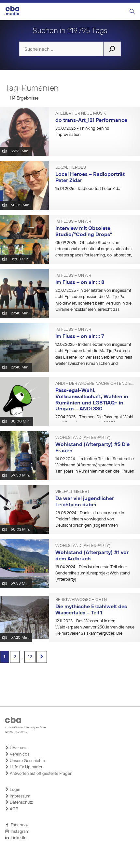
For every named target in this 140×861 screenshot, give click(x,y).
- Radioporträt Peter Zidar (88, 189)
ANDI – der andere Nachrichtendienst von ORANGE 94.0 (95, 384)
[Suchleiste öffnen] (132, 12)
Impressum (19, 796)
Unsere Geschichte (27, 761)
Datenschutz (21, 802)
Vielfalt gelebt (72, 492)
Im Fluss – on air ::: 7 (79, 336)
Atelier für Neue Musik (80, 114)
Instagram (19, 832)
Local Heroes (70, 168)
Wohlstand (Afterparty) (82, 438)
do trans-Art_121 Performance (91, 120)
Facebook (19, 825)
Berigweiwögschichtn (81, 600)
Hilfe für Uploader (25, 767)
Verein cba (19, 754)
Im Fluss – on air (73, 222)
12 (30, 657)
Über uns (17, 748)
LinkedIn (17, 838)
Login (14, 790)
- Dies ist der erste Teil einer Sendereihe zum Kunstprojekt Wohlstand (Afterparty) (92, 573)
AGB (13, 809)
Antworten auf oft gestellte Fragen (40, 774)
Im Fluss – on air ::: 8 (79, 282)
